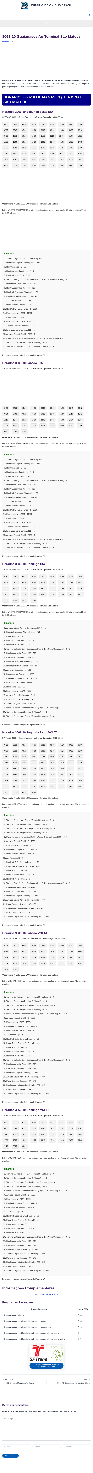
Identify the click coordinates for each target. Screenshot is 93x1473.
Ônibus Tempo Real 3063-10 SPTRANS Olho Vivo (47, 1366)
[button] (90, 15)
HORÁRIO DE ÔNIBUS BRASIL (51, 5)
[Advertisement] (46, 62)
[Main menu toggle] (46, 23)
